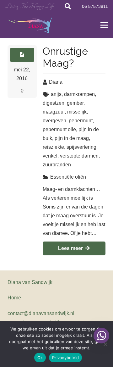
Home (14, 297)
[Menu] (104, 25)
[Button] (22, 55)
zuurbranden (57, 164)
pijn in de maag (72, 138)
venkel (50, 155)
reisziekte (53, 147)
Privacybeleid (65, 357)
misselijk (77, 111)
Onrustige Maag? (65, 57)
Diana (55, 82)
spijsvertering (81, 147)
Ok (40, 357)
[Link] (30, 25)
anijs (56, 94)
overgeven (54, 120)
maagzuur (54, 111)
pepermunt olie (59, 129)
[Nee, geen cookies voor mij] (105, 344)
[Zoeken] (68, 6)
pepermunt (81, 120)
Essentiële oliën (68, 177)
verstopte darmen (79, 155)
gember (75, 103)
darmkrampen (79, 94)
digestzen (53, 103)
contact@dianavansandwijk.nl (41, 313)
